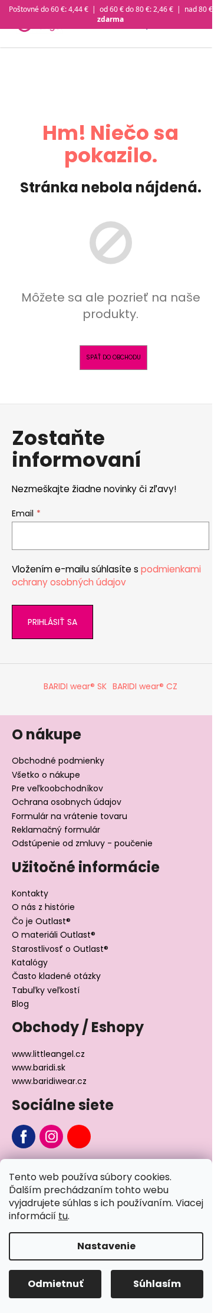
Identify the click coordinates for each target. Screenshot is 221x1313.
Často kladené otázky (56, 976)
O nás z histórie (43, 907)
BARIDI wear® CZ (145, 686)
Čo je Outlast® (41, 921)
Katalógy (30, 962)
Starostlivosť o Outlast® (60, 949)
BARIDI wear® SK (75, 686)
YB (79, 1136)
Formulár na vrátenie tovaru (69, 816)
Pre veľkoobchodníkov (57, 788)
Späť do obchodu (113, 357)
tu (63, 1216)
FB (23, 1136)
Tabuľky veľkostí (46, 990)
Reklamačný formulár (56, 830)
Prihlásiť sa (52, 622)
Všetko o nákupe (46, 775)
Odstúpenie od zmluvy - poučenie (82, 843)
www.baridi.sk (38, 1067)
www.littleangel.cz (48, 1054)
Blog (20, 1004)
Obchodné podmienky (58, 761)
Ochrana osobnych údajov (66, 802)
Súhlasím (157, 1284)
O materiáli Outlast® (53, 935)
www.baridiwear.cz (49, 1081)
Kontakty (30, 893)
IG (51, 1136)
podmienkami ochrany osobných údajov (106, 575)
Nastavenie (106, 1246)
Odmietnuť (55, 1284)
